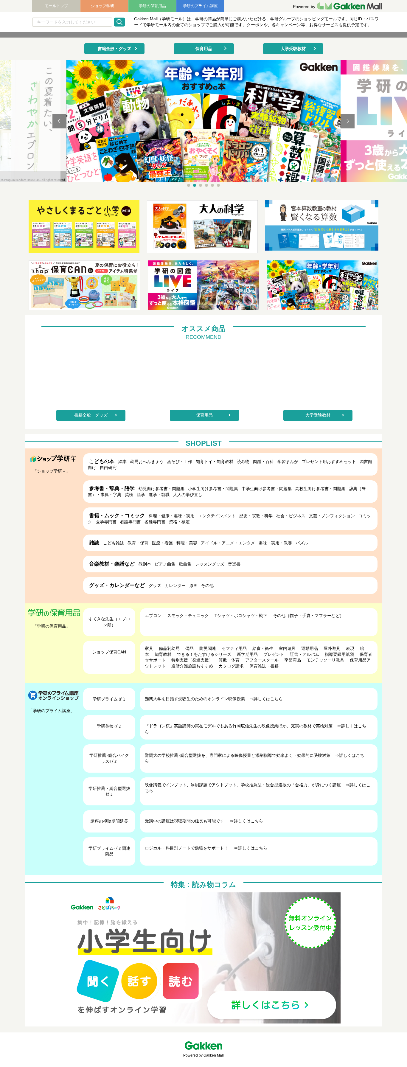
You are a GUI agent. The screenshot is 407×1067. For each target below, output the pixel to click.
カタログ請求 (231, 666)
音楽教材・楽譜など (112, 564)
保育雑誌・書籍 (264, 666)
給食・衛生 (262, 648)
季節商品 (292, 660)
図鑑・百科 (263, 461)
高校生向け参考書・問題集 (320, 488)
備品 (189, 648)
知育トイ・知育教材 (214, 461)
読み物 (243, 461)
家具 (149, 648)
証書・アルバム (304, 654)
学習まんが (287, 461)
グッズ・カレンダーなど (117, 585)
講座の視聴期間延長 (109, 821)
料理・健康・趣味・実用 (172, 515)
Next (348, 121)
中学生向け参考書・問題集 (267, 488)
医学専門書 (106, 521)
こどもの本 (101, 461)
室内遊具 (287, 648)
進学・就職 (159, 494)
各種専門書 (155, 521)
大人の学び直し (187, 494)
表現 (350, 648)
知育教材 (163, 654)
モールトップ (56, 6)
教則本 (145, 564)
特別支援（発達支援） (192, 660)
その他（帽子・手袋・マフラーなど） (308, 615)
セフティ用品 (234, 648)
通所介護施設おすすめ (192, 666)
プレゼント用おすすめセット (329, 461)
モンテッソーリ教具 (325, 660)
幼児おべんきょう (147, 461)
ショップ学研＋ (104, 6)
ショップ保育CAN (109, 652)
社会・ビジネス (290, 515)
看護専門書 (130, 521)
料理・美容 (186, 543)
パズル (302, 543)
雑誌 (94, 543)
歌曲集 (185, 564)
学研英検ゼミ (109, 726)
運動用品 (309, 648)
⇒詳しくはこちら (266, 698)
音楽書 (234, 564)
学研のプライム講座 (200, 6)
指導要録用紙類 (339, 654)
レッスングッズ (209, 564)
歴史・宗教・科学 (256, 515)
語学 (141, 494)
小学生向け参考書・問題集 (213, 488)
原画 (193, 585)
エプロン (153, 615)
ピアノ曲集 (165, 564)
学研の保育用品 (152, 6)
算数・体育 (229, 660)
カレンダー (175, 585)
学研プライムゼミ (109, 699)
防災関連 (207, 648)
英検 (129, 494)
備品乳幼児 (169, 648)
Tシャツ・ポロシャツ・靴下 (241, 615)
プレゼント (273, 654)
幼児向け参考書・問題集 (161, 488)
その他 (207, 585)
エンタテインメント (217, 515)
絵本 (122, 461)
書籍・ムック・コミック (117, 515)
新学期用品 (247, 654)
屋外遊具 (332, 648)
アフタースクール (262, 660)
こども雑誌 (113, 543)
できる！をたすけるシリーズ (204, 654)
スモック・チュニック (188, 615)
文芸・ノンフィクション (332, 515)
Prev (59, 121)
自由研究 (108, 467)
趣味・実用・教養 (275, 543)
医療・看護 (162, 543)
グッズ (155, 585)
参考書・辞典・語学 (112, 488)
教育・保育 (138, 543)
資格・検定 (179, 521)
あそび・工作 (179, 461)
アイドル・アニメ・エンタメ (228, 543)
